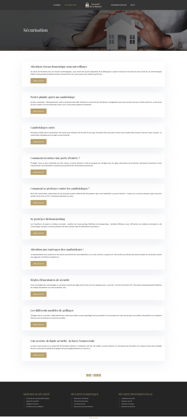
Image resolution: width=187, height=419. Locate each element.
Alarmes (57, 5)
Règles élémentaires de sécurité (50, 280)
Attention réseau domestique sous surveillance (59, 66)
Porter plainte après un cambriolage (53, 97)
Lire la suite (38, 81)
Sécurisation (70, 5)
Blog (133, 5)
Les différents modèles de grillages (52, 310)
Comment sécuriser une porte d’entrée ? (55, 158)
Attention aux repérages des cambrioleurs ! (57, 249)
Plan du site (93, 418)
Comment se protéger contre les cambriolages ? (60, 188)
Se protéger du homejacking (48, 219)
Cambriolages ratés (43, 127)
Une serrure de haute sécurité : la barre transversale (63, 341)
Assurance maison (118, 5)
